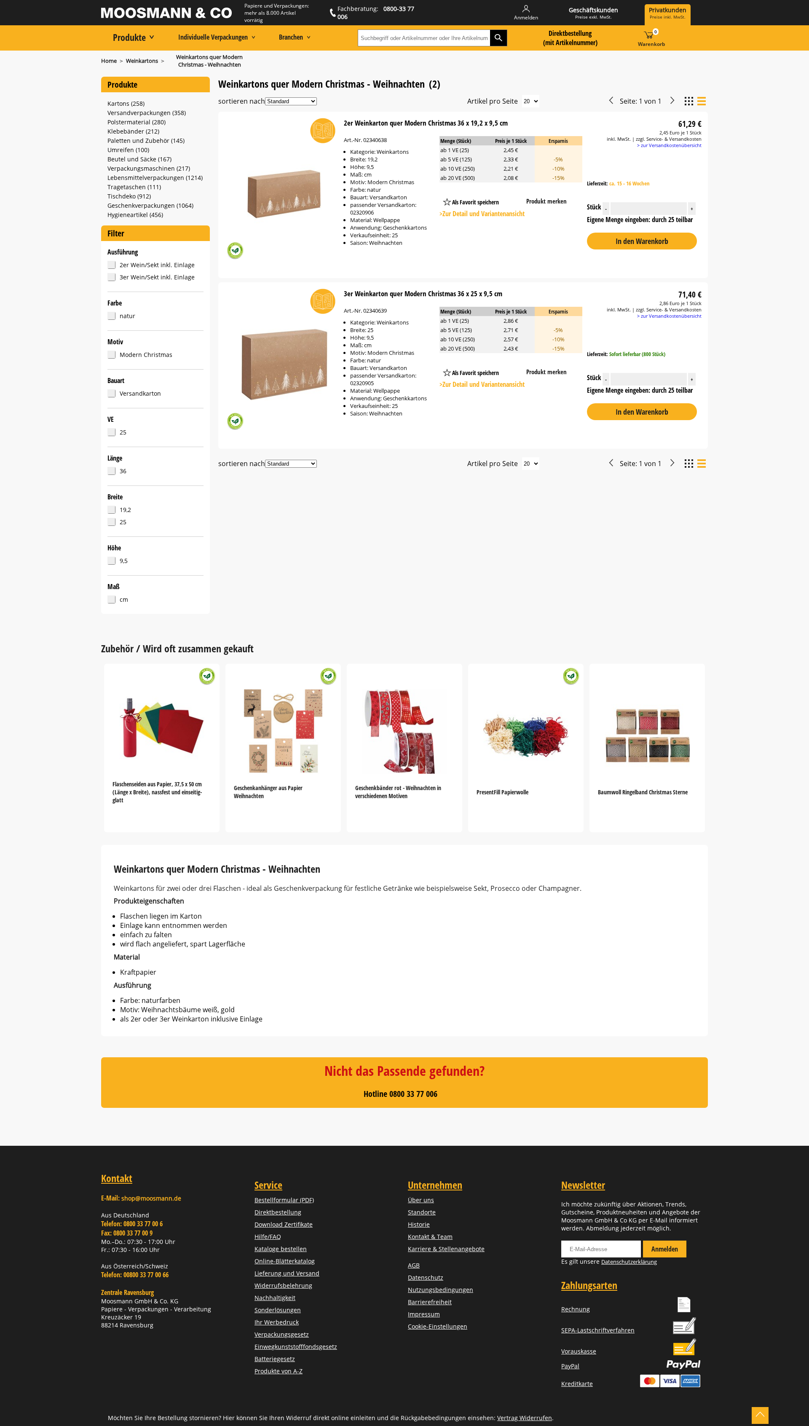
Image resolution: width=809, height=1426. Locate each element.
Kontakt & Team (430, 1237)
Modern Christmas (146, 355)
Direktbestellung (277, 1212)
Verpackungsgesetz (281, 1334)
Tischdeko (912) (129, 196)
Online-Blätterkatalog (284, 1261)
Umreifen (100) (128, 150)
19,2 (125, 510)
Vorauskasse (578, 1351)
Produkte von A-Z (278, 1371)
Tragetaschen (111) (134, 187)
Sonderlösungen (277, 1310)
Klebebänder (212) (133, 131)
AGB (414, 1265)
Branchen (291, 37)
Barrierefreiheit (430, 1302)
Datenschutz (425, 1277)
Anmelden (664, 1249)
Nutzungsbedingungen (440, 1290)
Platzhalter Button (515, 193)
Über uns (421, 1200)
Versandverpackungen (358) (146, 113)
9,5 (124, 561)
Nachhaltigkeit (274, 1298)
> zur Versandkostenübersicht (669, 145)
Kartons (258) (126, 103)
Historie (419, 1224)
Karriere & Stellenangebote (446, 1249)
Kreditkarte (577, 1384)
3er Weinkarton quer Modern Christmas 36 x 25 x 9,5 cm (423, 293)
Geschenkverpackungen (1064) (150, 205)
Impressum (424, 1314)
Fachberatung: (376, 13)
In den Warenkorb (642, 241)
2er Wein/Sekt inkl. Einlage (157, 265)
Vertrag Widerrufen (524, 1418)
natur (127, 316)
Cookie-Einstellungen (437, 1326)
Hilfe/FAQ (267, 1237)
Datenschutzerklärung (629, 1261)
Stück (640, 207)
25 (123, 432)
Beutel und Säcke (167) (139, 159)
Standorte (422, 1212)
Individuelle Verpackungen (213, 37)
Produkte (129, 37)
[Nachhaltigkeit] (235, 251)
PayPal (570, 1366)
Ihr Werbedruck (276, 1322)
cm (124, 599)
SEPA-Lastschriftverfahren (598, 1330)
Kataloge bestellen (280, 1249)
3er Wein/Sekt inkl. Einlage (157, 277)
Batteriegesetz (274, 1359)
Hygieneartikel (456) (135, 215)
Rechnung (575, 1309)
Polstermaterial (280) (136, 122)
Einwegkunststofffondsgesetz (295, 1347)
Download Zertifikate (283, 1224)
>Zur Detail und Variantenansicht (482, 213)
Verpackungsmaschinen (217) (148, 168)
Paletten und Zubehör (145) (146, 141)
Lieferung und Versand (286, 1273)
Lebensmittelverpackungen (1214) (155, 178)
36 (123, 471)
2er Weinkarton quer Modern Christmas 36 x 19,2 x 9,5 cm (426, 123)
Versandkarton (140, 393)
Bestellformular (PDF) (284, 1200)
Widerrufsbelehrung (283, 1285)
